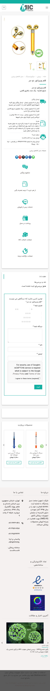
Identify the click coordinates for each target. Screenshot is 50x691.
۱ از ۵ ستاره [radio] (38, 309)
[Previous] (42, 38)
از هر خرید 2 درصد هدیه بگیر (25, 190)
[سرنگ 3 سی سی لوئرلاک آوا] (14, 440)
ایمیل (39, 354)
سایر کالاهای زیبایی (17, 77)
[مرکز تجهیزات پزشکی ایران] (27, 8)
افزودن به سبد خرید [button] (36, 463)
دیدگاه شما (37, 326)
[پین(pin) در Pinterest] (20, 157)
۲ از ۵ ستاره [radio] (24, 309)
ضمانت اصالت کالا (25, 240)
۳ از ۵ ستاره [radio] (36, 313)
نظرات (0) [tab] (43, 277)
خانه (44, 77)
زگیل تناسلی (45, 645)
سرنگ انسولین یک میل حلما (36, 454)
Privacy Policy (19, 374)
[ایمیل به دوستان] (23, 157)
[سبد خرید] (4, 7)
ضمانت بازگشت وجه (25, 256)
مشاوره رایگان (25, 173)
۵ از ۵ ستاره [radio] (36, 322)
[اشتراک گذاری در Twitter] (26, 157)
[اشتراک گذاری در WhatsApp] (33, 157)
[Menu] (46, 7)
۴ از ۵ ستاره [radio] (36, 317)
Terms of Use (34, 374)
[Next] (6, 38)
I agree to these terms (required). (27, 379)
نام (40, 345)
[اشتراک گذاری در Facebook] (30, 157)
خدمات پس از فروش (25, 207)
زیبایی (39, 77)
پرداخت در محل (25, 223)
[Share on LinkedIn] (16, 157)
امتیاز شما (37, 305)
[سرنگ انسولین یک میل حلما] (36, 440)
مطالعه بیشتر (44, 656)
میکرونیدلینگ (30, 77)
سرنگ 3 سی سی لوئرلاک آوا (14, 454)
